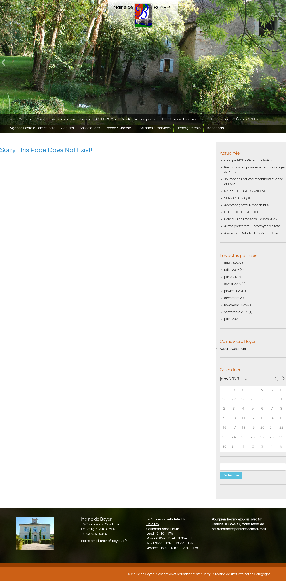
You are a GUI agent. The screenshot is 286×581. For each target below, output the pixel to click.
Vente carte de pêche (139, 119)
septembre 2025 (236, 312)
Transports (215, 128)
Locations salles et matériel (183, 119)
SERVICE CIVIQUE (237, 198)
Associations (90, 128)
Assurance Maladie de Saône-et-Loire (251, 233)
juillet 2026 (231, 269)
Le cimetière (221, 119)
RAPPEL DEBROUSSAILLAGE (246, 191)
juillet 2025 (231, 319)
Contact (67, 128)
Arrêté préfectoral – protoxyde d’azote (252, 226)
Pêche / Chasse (119, 128)
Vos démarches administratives (62, 119)
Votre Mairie (19, 119)
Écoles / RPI (246, 119)
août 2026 (231, 263)
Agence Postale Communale (32, 128)
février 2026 (232, 284)
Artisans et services (155, 128)
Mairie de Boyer (142, 574)
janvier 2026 (233, 291)
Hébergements (188, 128)
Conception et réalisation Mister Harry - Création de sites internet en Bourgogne (213, 574)
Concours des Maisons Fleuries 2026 (250, 219)
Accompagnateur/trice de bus (246, 205)
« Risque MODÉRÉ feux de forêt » (248, 160)
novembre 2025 (235, 305)
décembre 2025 (235, 298)
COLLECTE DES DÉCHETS (243, 212)
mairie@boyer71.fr (113, 541)
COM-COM (105, 119)
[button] (3, 62)
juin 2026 (230, 277)
